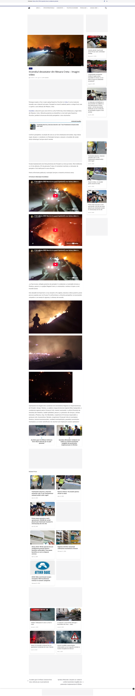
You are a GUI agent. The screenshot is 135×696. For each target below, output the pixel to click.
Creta (66, 102)
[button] (40, 8)
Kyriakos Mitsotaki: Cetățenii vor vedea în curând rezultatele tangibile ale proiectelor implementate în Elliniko (70, 682)
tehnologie (83, 8)
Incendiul (31, 111)
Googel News (93, 8)
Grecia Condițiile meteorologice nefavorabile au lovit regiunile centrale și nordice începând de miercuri (68, 647)
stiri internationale (48, 8)
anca (40, 77)
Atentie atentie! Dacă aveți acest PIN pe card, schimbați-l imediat (96, 51)
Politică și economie (72, 8)
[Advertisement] (55, 24)
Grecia (38, 8)
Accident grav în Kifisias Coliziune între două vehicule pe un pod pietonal (40, 681)
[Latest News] (29, 8)
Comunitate (60, 8)
